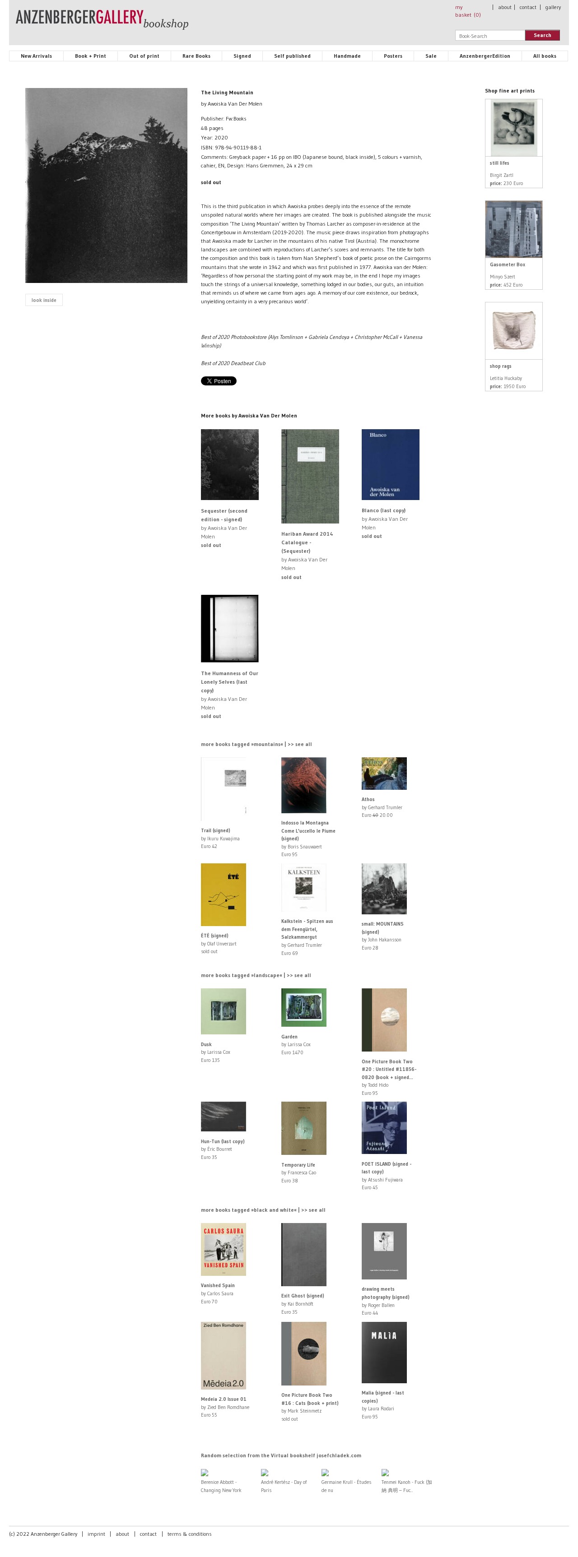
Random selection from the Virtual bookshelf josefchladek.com (281, 1455)
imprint (96, 1533)
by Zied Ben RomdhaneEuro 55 (225, 1407)
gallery (553, 7)
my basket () (468, 11)
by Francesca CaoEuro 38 (298, 1173)
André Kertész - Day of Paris (284, 1486)
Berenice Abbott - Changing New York (221, 1486)
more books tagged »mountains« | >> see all (256, 744)
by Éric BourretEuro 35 (223, 1149)
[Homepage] (102, 24)
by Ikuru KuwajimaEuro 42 (220, 838)
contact (528, 7)
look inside (44, 300)
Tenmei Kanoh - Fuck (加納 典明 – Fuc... (407, 1486)
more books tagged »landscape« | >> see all (256, 975)
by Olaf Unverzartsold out (219, 943)
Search (542, 35)
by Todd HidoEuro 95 (389, 1077)
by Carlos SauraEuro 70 (218, 1293)
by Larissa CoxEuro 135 (215, 1052)
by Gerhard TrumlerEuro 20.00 (382, 807)
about (505, 7)
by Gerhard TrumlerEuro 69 (307, 937)
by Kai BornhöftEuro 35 (302, 1304)
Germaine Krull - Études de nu (346, 1486)
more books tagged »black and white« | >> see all (263, 1209)
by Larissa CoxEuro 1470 (296, 1044)
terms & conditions (190, 1533)
